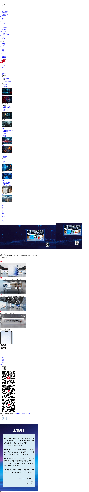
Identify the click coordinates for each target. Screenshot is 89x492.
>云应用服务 (3, 39)
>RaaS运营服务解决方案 (5, 55)
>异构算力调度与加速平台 (5, 14)
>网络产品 (3, 50)
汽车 (2, 205)
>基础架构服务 (3, 38)
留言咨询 (3, 422)
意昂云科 (1, 46)
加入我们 (3, 221)
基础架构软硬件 (4, 73)
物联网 (1, 53)
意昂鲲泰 (3, 359)
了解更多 (3, 95)
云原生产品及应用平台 (3, 31)
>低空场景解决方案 (4, 56)
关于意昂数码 (3, 216)
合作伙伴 (3, 210)
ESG (2, 218)
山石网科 (3, 361)
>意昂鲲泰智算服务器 (4, 12)
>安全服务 (3, 37)
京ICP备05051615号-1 (19, 413)
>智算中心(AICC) (4, 15)
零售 (2, 207)
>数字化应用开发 (4, 29)
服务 (0, 16)
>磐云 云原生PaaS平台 (4, 33)
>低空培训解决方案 (4, 57)
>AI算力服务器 (3, 43)
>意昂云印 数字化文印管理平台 (5, 34)
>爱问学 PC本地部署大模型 (5, 11)
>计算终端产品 (3, 44)
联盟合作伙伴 (3, 212)
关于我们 (3, 67)
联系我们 (3, 220)
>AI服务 (3, 18)
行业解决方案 (3, 65)
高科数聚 (3, 362)
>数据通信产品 (3, 45)
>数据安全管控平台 (4, 23)
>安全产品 (3, 49)
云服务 (1, 35)
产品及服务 (3, 64)
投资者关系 (3, 213)
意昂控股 (3, 357)
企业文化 (3, 217)
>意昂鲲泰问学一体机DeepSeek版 (6, 13)
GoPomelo (3, 363)
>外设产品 (3, 51)
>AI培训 (3, 19)
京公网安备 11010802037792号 (26, 413)
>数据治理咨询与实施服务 (5, 27)
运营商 (2, 208)
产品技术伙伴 (3, 211)
